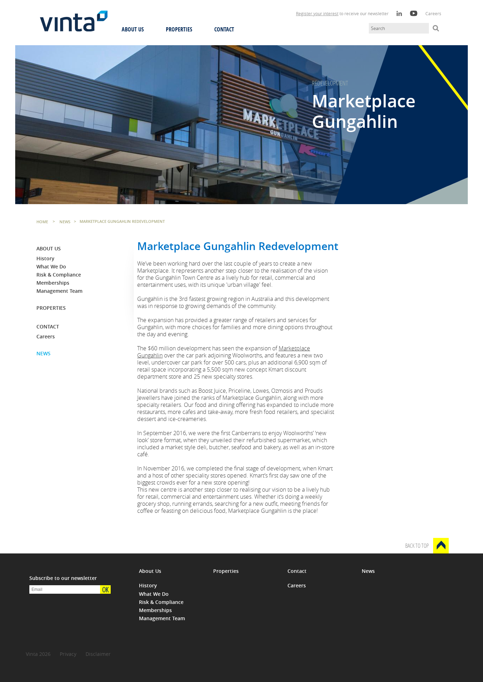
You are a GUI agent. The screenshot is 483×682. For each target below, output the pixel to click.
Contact (224, 29)
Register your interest (317, 13)
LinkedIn (399, 13)
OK (105, 589)
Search (436, 28)
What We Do (51, 266)
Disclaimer (98, 654)
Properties (179, 29)
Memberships (52, 282)
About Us (133, 29)
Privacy (68, 654)
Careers (433, 13)
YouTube (414, 13)
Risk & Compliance (58, 274)
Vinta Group (73, 25)
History (45, 258)
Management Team (59, 290)
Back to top (417, 545)
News (43, 353)
